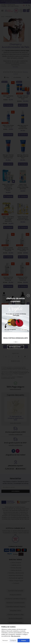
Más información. (15, 636)
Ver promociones (15, 347)
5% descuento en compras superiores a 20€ (15, 338)
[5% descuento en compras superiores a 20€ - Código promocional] (15, 318)
